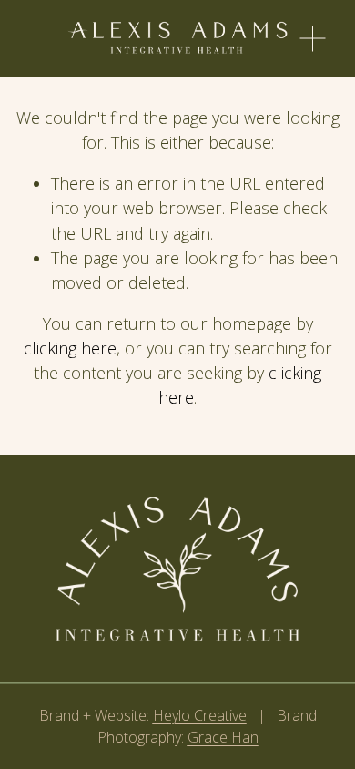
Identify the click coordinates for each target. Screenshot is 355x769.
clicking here (70, 348)
